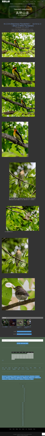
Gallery (31, 1)
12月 (24, 388)
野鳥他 (26, 27)
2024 (22, 402)
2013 (22, 417)
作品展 (9, 367)
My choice (5, 376)
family (23, 367)
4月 (24, 397)
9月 (24, 392)
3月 (24, 398)
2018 (22, 410)
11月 (24, 389)
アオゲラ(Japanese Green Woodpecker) (24, 334)
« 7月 (2, 360)
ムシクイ (27, 376)
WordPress (26, 435)
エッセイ (23, 369)
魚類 (19, 367)
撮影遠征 (14, 369)
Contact (38, 1)
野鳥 (31, 367)
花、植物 (3, 369)
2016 (22, 413)
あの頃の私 (10, 376)
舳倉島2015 (32, 377)
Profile (27, 1)
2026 (23, 385)
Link (42, 1)
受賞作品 (15, 367)
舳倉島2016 (38, 377)
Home (24, 1)
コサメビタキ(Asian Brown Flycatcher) (24, 331)
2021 (22, 406)
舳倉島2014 (26, 377)
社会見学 (8, 377)
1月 (24, 401)
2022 (22, 405)
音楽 (6, 367)
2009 (23, 422)
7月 (24, 393)
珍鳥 (40, 367)
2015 (22, 414)
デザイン (26, 367)
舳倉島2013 (19, 377)
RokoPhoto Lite (19, 435)
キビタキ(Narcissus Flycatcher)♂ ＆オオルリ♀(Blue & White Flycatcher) (22, 25)
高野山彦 (22, 13)
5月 (24, 396)
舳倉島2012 (14, 377)
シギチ (22, 376)
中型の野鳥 (32, 376)
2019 (22, 409)
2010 (23, 421)
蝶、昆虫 (9, 369)
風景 (28, 27)
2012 (22, 418)
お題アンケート (17, 376)
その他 (28, 369)
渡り (4, 377)
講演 (3, 367)
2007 (23, 425)
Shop (35, 1)
